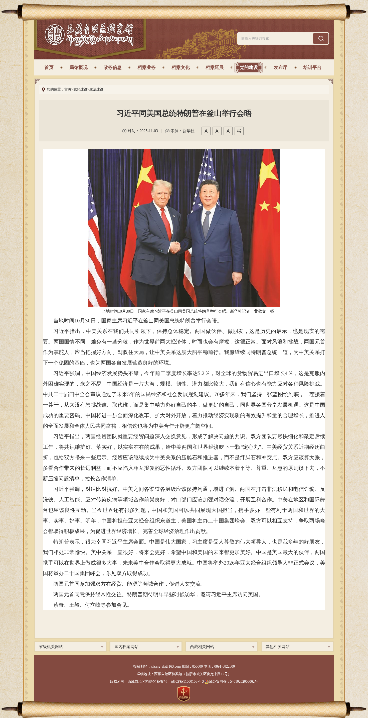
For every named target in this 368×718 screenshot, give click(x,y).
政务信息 (113, 67)
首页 (49, 67)
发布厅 (280, 67)
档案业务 (147, 67)
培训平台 (312, 67)
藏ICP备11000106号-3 (187, 681)
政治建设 (96, 89)
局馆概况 (79, 67)
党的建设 (249, 67)
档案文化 (181, 67)
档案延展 (215, 67)
